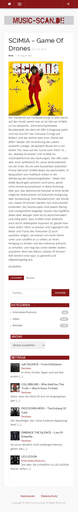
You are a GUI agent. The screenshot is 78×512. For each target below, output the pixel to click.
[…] (21, 376)
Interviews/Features (25, 312)
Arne (11, 55)
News (16, 319)
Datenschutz (49, 496)
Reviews (30, 277)
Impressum (27, 496)
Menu (18, 4)
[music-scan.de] (39, 20)
